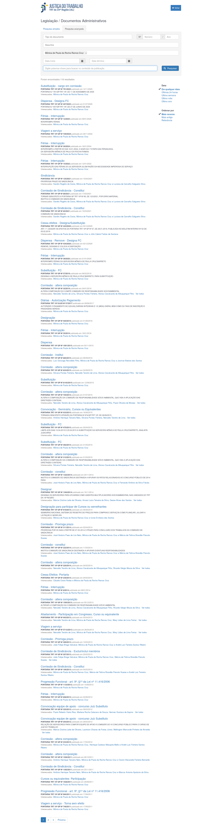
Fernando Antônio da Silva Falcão (134, 482)
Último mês (167, 98)
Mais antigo (167, 117)
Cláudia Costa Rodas (62, 580)
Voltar (177, 8)
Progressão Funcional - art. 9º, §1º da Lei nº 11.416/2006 (75, 681)
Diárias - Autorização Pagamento (60, 300)
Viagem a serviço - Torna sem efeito (62, 803)
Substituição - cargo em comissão (61, 86)
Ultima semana (169, 95)
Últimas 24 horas (170, 92)
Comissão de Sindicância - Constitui (62, 190)
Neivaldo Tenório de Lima (64, 293)
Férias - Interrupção (52, 116)
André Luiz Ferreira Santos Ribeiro (131, 644)
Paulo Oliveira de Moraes (124, 402)
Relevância (167, 120)
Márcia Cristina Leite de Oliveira (67, 500)
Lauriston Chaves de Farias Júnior (97, 729)
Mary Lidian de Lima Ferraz (125, 620)
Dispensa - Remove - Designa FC (61, 240)
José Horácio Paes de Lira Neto (67, 482)
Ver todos (140, 293)
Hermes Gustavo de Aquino (121, 712)
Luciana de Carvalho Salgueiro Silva (129, 183)
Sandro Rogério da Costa (64, 183)
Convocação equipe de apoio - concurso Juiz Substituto (74, 706)
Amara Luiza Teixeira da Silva (95, 500)
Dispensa (46, 342)
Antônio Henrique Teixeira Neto (66, 417)
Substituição (48, 379)
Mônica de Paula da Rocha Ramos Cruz (70, 94)
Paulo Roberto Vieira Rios (64, 712)
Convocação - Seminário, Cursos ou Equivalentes (71, 409)
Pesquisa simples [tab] (51, 28)
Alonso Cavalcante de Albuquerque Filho (116, 293)
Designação (48, 317)
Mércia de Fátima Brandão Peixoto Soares (108, 672)
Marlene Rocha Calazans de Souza (92, 712)
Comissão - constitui (53, 471)
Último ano (167, 101)
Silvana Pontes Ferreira (87, 293)
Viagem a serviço (51, 130)
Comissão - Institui (52, 355)
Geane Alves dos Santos (121, 500)
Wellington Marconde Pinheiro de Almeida (131, 729)
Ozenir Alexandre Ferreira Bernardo (134, 759)
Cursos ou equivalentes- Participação (63, 778)
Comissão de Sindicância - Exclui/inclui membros (70, 651)
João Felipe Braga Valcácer (65, 644)
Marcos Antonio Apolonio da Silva (133, 772)
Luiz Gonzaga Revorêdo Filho (66, 360)
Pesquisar (172, 68)
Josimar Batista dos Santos (130, 360)
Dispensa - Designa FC (55, 101)
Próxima (62, 819)
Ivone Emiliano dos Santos (102, 517)
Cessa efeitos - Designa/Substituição (63, 223)
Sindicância (48, 175)
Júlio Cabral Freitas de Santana (104, 234)
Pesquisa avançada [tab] (74, 28)
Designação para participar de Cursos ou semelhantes (73, 506)
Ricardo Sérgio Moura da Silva (126, 568)
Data (164, 85)
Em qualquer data (171, 89)
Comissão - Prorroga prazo (57, 524)
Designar (46, 489)
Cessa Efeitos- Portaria (55, 574)
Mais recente (168, 114)
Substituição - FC (51, 270)
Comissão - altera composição (59, 285)
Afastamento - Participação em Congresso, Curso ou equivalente (80, 614)
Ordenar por (168, 110)
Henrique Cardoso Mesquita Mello (104, 744)
